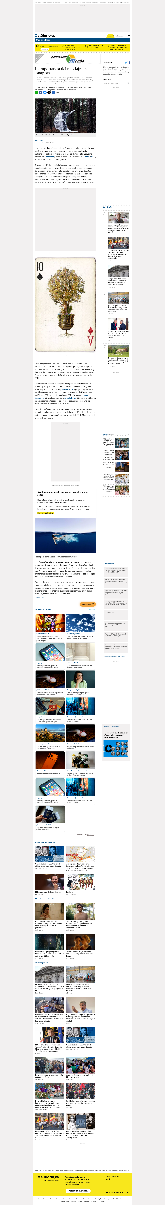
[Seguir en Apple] (109, 1179)
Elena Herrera (39, 993)
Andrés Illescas (39, 1023)
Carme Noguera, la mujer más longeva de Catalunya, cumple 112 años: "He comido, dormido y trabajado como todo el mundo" (118, 229)
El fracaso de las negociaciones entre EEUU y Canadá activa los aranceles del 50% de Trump (118, 334)
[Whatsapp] (36, 92)
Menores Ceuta (64, 2)
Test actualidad (98, 1170)
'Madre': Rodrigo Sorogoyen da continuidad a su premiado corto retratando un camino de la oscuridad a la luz (79, 924)
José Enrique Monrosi (41, 1109)
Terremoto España (103, 2)
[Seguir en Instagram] (117, 1192)
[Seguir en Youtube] (119, 1192)
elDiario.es (69, 993)
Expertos (121, 1170)
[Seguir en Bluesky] (107, 1192)
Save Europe (110, 2)
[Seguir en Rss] (128, 1192)
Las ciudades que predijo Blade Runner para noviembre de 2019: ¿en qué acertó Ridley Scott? (49, 954)
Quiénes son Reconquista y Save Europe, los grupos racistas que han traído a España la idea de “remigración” (80, 1134)
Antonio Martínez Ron (72, 870)
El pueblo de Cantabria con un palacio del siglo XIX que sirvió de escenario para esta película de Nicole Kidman (118, 361)
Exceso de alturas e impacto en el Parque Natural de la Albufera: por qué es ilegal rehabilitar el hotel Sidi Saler (116, 603)
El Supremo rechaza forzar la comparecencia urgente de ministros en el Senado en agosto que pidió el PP (49, 987)
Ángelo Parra (70, 398)
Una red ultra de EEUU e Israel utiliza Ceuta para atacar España (48, 865)
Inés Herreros (39, 1079)
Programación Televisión (89, 1170)
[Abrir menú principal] (129, 35)
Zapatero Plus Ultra (124, 2)
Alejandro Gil (68, 389)
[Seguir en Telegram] (114, 1192)
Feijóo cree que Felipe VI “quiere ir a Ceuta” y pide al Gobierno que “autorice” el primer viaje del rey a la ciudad (80, 1017)
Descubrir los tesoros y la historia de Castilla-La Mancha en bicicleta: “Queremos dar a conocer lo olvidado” (116, 581)
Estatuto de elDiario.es (111, 726)
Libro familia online (79, 1170)
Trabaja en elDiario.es (61, 1199)
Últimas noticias (109, 563)
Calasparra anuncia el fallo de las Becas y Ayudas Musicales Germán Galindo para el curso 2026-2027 (116, 570)
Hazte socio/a (110, 36)
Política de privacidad (108, 1199)
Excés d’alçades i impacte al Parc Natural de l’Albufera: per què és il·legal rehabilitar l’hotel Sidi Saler (116, 646)
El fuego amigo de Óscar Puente (48, 892)
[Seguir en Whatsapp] (125, 1192)
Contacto (73, 1201)
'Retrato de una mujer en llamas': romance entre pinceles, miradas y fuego (79, 954)
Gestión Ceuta (82, 2)
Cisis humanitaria (56, 2)
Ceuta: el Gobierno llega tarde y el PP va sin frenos (79, 1076)
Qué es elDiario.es (43, 1199)
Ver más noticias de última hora (114, 656)
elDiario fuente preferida (69, 1170)
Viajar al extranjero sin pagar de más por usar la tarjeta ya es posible (109, 488)
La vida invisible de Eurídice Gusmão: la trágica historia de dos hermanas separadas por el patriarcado (48, 924)
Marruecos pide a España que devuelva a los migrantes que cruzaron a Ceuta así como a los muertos (78, 987)
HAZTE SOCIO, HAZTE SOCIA (78, 1191)
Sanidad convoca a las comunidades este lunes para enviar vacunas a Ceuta (80, 1103)
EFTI (93, 156)
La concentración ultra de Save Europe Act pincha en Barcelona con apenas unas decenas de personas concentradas (49, 1134)
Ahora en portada (41, 963)
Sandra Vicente (39, 1140)
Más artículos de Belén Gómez (46, 899)
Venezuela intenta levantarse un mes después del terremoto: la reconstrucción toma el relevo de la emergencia (108, 455)
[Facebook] (40, 92)
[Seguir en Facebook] (112, 1192)
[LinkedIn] (53, 92)
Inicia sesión (119, 36)
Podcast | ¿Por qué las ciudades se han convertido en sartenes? (108, 465)
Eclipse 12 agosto (55, 1170)
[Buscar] (128, 83)
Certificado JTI (94, 1201)
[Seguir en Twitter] (110, 1192)
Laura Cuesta (111, 366)
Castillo (61, 1170)
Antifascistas (88, 2)
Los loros (69, 892)
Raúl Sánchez (83, 870)
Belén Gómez (39, 140)
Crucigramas (48, 1170)
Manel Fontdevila (71, 894)
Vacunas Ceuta (75, 2)
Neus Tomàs (69, 1079)
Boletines (86, 1201)
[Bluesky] (45, 92)
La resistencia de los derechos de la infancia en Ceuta (49, 1076)
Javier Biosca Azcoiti (41, 868)
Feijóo (69, 2)
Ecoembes (49, 156)
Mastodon (102, 1201)
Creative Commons (88, 1199)
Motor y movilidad (128, 1170)
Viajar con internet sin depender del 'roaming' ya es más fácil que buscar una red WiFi (108, 442)
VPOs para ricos (109, 612)
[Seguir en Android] (107, 1179)
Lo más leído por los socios (45, 842)
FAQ (117, 1199)
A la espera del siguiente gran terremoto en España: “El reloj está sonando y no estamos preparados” (80, 866)
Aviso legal (98, 1199)
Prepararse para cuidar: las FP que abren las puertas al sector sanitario (108, 476)
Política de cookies (64, 1201)
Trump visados (95, 2)
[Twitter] (49, 92)
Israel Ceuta (49, 2)
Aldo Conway (39, 894)
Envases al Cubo (39, 598)
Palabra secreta (115, 1170)
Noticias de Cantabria (106, 1170)
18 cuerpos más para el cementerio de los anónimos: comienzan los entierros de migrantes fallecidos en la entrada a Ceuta (49, 1017)
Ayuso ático (116, 2)
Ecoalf (87, 156)
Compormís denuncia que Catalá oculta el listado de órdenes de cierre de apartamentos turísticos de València (116, 592)
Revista (80, 1201)
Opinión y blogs (43, 40)
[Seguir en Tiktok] (123, 1192)
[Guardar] (57, 92)
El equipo (52, 1199)
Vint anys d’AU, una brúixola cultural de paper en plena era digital (115, 635)
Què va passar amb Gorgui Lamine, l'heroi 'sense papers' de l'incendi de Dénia (115, 624)
